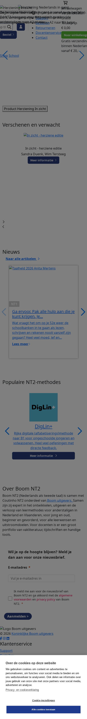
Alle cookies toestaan (43, 709)
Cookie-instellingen (43, 700)
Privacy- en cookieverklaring (22, 689)
